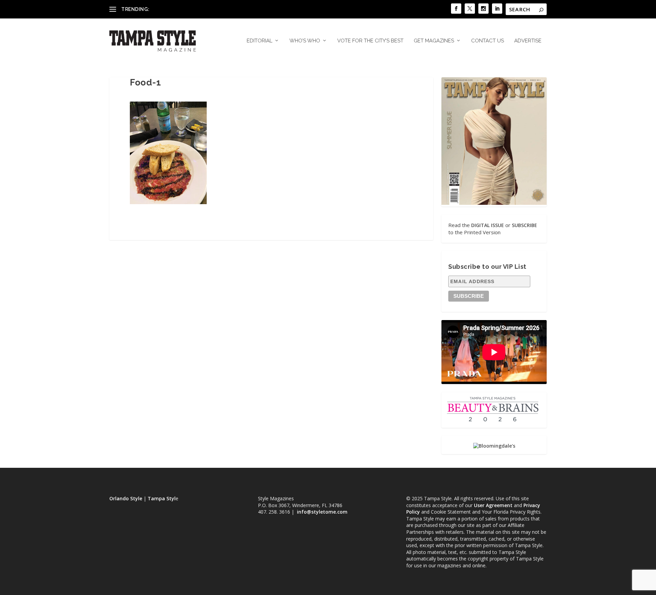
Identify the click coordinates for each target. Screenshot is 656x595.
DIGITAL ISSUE (487, 225)
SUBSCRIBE (524, 225)
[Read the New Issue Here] (494, 203)
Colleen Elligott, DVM (174, 9)
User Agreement (493, 505)
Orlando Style (125, 498)
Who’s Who (304, 41)
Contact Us (487, 41)
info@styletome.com (322, 511)
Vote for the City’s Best (370, 41)
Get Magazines (434, 41)
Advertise (528, 41)
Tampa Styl (162, 498)
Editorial (259, 41)
